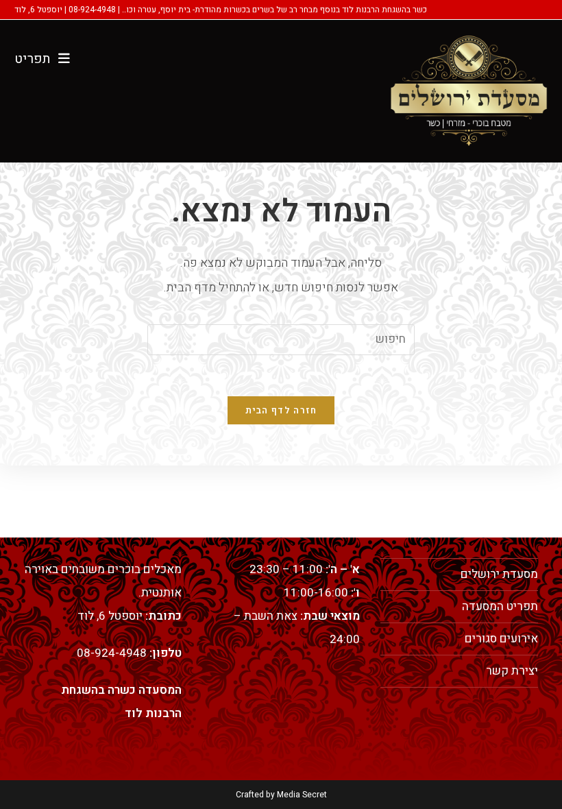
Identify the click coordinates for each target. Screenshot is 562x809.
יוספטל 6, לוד (110, 616)
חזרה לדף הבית (281, 410)
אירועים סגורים (501, 638)
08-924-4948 (112, 653)
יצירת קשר (512, 670)
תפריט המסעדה (500, 606)
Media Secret (302, 794)
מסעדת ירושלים (499, 574)
